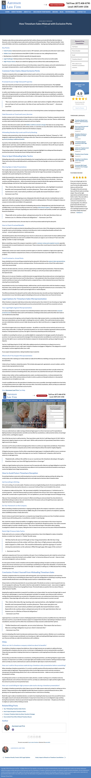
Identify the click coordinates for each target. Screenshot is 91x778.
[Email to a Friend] (34, 737)
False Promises (8, 51)
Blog (61, 12)
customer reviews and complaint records (48, 243)
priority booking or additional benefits (13, 139)
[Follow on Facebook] (44, 5)
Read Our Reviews (80, 108)
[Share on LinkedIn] (39, 737)
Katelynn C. (80, 212)
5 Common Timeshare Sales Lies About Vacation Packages (19, 714)
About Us (27, 12)
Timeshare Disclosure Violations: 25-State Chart (81, 135)
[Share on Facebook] (28, 737)
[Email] (13, 730)
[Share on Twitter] (31, 737)
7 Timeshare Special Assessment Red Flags (81, 142)
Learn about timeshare (45, 21)
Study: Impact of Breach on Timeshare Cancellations (49, 757)
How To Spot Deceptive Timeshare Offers (15, 711)
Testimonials (70, 12)
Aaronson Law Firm (12, 390)
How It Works (16, 12)
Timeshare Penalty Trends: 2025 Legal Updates (17, 757)
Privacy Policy (9, 776)
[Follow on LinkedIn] (46, 5)
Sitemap (3, 776)
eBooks (55, 12)
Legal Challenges (8, 59)
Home (7, 12)
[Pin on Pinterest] (37, 737)
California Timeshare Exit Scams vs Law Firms (82, 148)
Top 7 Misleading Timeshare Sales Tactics (15, 709)
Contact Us (81, 12)
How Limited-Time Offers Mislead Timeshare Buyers (18, 717)
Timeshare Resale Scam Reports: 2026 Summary (81, 120)
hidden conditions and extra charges (36, 124)
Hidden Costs (7, 53)
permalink (48, 742)
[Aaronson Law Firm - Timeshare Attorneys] (11, 5)
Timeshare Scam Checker (81, 154)
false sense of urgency (44, 207)
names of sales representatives (56, 261)
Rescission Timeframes (42, 12)
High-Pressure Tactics (9, 61)
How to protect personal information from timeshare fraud (81, 128)
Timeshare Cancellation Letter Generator (81, 159)
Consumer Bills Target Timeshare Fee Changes (81, 166)
